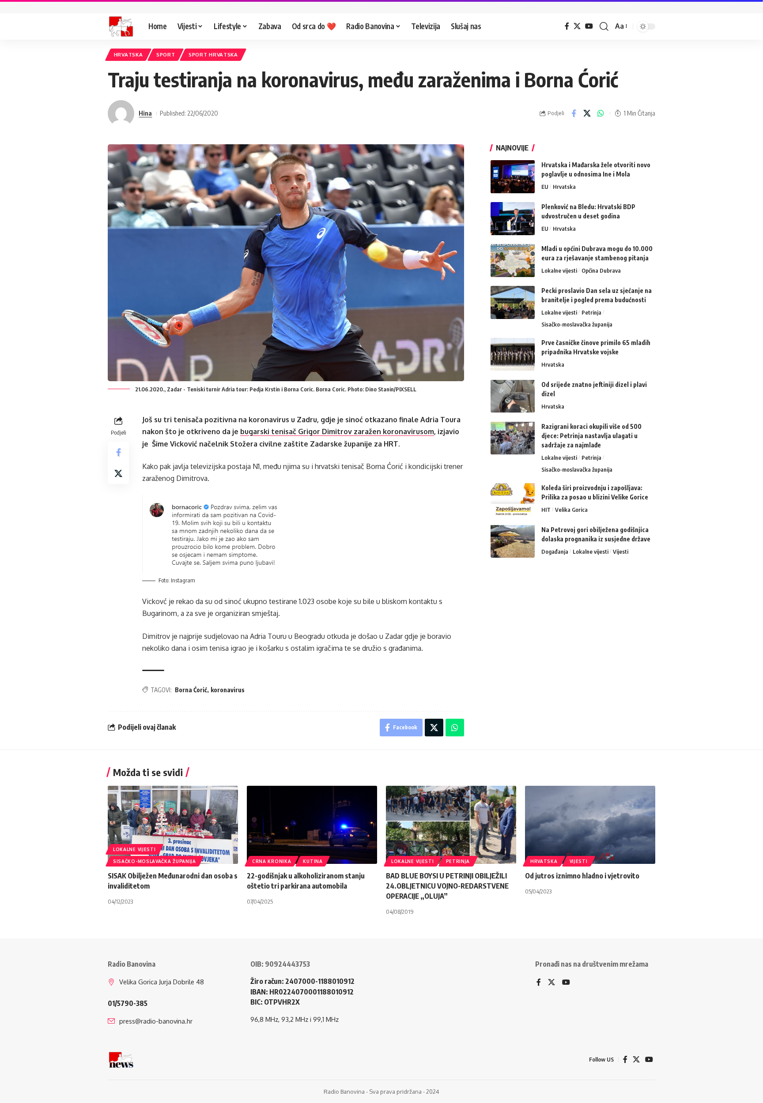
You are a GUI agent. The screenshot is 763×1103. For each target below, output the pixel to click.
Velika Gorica (571, 509)
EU (544, 186)
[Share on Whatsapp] (601, 113)
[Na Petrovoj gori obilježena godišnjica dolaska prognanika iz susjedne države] (513, 541)
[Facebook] (567, 26)
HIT (546, 509)
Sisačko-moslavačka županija (576, 323)
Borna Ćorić (191, 690)
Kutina (312, 861)
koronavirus (228, 690)
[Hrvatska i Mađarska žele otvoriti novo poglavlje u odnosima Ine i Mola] (513, 176)
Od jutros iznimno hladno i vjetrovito (582, 875)
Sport (165, 54)
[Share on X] (587, 113)
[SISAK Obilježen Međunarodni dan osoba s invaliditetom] (173, 825)
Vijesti (620, 551)
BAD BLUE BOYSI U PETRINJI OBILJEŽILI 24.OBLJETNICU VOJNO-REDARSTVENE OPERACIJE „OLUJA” (447, 885)
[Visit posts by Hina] (121, 113)
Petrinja (591, 312)
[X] (577, 26)
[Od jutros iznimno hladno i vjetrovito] (590, 825)
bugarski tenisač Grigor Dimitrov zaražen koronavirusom (337, 431)
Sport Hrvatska (213, 54)
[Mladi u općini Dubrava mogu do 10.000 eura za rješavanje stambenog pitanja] (513, 260)
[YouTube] (589, 26)
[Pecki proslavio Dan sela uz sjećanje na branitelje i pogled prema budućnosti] (513, 302)
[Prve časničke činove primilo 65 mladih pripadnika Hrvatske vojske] (513, 354)
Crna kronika (271, 861)
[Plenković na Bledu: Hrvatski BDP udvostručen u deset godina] (513, 218)
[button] (604, 26)
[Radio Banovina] (121, 26)
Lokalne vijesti (559, 270)
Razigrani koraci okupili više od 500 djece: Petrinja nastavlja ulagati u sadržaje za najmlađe (591, 435)
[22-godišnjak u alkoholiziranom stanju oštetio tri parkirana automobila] (312, 825)
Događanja (554, 551)
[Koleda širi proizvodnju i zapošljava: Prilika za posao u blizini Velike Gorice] (513, 499)
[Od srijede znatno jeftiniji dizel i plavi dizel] (513, 396)
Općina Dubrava (601, 270)
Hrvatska (128, 54)
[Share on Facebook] (573, 113)
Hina (145, 113)
